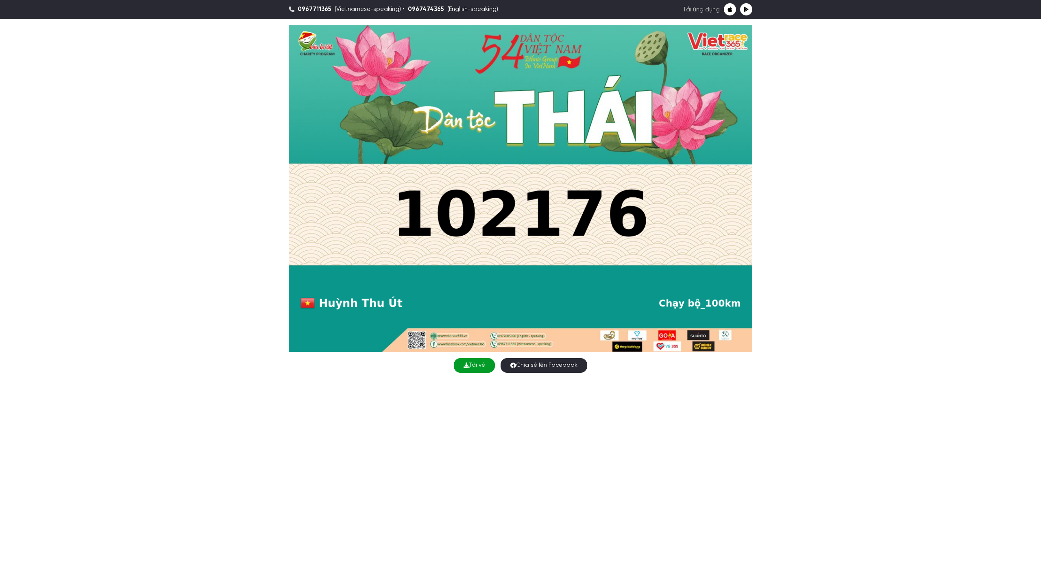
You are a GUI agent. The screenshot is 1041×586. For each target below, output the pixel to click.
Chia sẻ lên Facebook (546, 365)
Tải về (477, 365)
